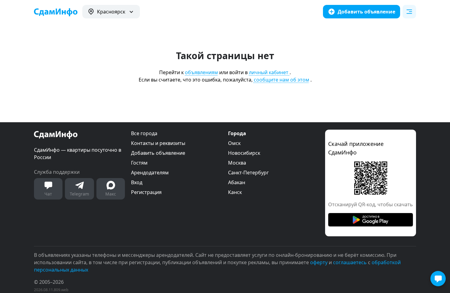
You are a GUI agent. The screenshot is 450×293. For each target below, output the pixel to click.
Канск (235, 192)
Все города (144, 133)
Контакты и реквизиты (158, 143)
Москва (237, 162)
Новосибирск (244, 153)
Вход (136, 182)
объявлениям (201, 72)
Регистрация (146, 192)
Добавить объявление (158, 153)
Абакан (236, 182)
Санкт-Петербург (248, 172)
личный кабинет (269, 72)
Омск (234, 143)
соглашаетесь (350, 262)
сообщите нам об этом (281, 79)
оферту (319, 262)
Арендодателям (150, 172)
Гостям (139, 162)
